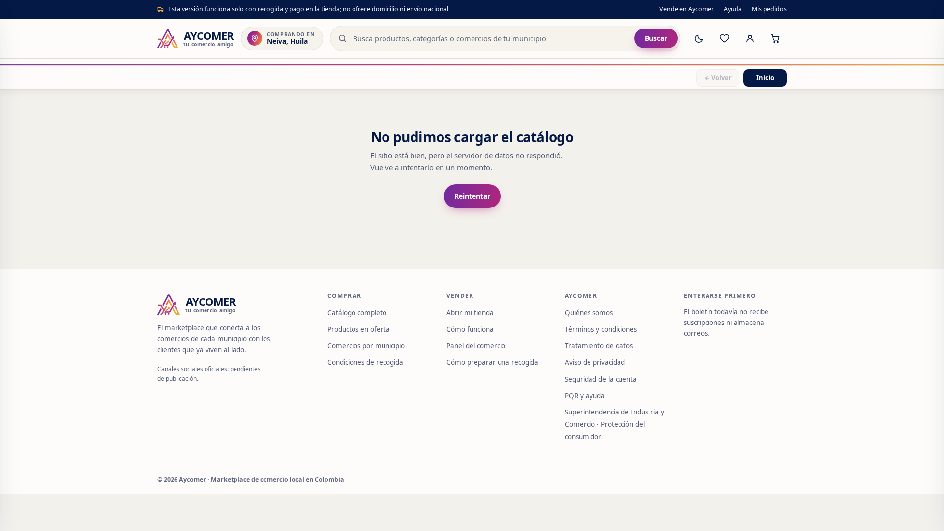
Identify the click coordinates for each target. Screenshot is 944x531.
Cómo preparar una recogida (492, 362)
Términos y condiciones (601, 329)
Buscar (656, 38)
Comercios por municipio (366, 345)
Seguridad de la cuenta (601, 379)
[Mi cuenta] (749, 38)
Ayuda (733, 9)
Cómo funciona (470, 329)
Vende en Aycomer (686, 9)
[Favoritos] (724, 38)
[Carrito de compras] (775, 38)
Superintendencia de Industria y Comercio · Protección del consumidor (614, 424)
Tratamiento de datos (599, 345)
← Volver (718, 77)
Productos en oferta (358, 329)
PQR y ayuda (585, 395)
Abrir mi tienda (470, 312)
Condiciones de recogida (365, 362)
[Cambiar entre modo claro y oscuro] (698, 38)
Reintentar (472, 196)
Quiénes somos (589, 312)
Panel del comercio (475, 345)
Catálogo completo (356, 312)
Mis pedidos (769, 9)
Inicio (765, 77)
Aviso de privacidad (595, 362)
